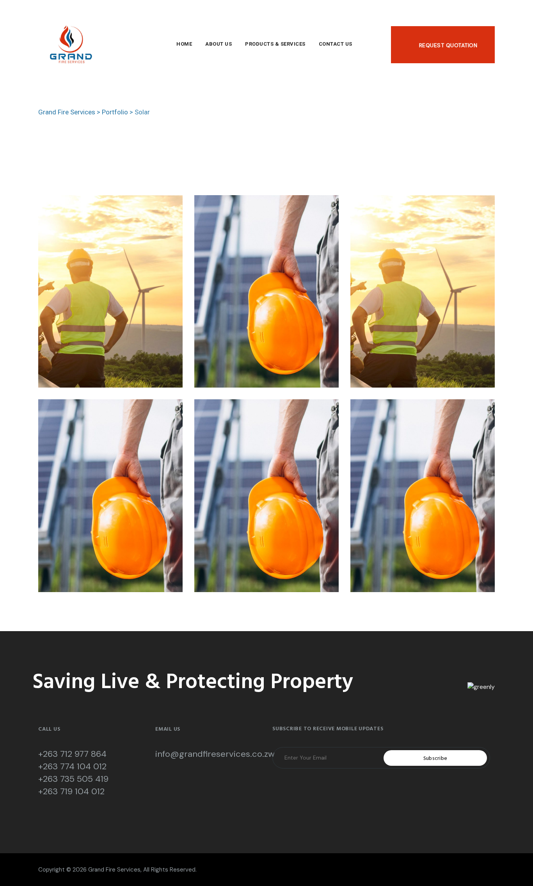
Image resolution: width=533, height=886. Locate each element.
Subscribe (435, 758)
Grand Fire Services (114, 870)
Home (184, 44)
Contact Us (335, 44)
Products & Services (275, 44)
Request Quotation (448, 45)
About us (218, 44)
